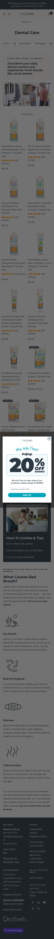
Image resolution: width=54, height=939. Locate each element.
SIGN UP (27, 495)
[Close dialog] (49, 438)
